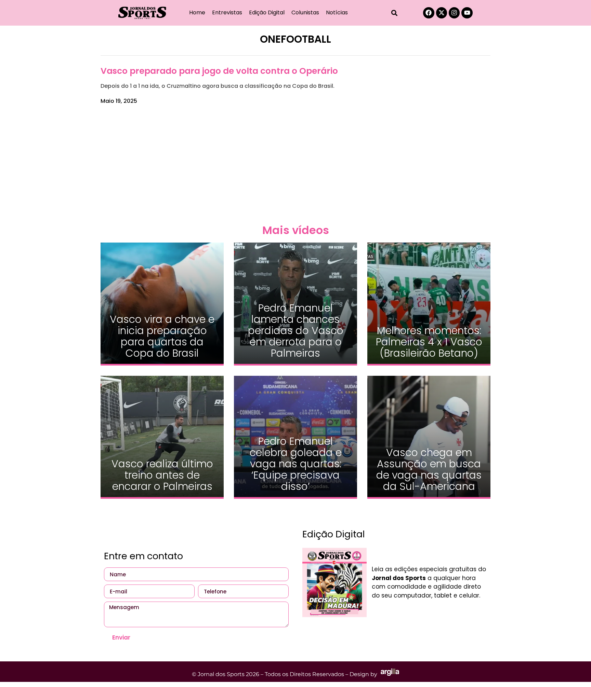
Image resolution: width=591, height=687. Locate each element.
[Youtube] (466, 12)
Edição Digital (267, 12)
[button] (394, 12)
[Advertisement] (295, 163)
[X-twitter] (441, 12)
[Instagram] (454, 12)
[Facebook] (428, 12)
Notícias (337, 12)
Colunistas (305, 12)
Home (197, 12)
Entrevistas (227, 12)
